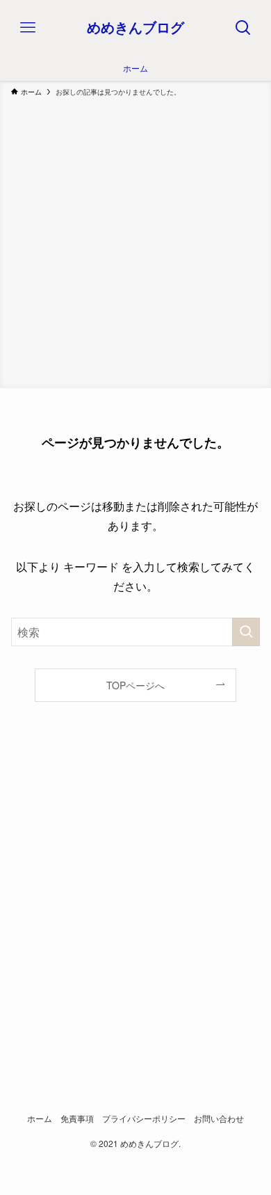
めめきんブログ (135, 28)
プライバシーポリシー (144, 1118)
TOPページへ (135, 685)
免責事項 (77, 1118)
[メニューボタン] (28, 28)
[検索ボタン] (243, 28)
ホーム (39, 1118)
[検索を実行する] (246, 632)
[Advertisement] (135, 240)
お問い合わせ (219, 1118)
